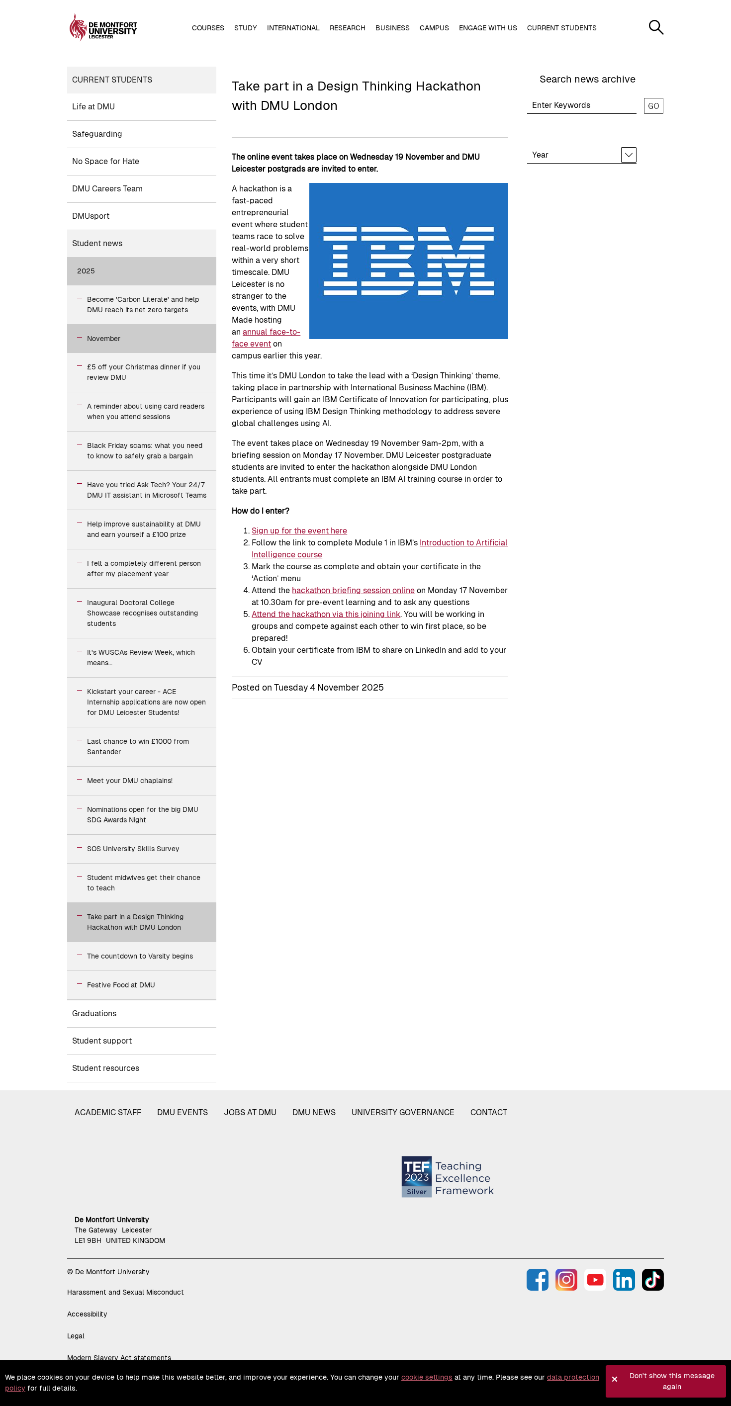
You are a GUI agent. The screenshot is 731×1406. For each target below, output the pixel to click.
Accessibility (87, 1314)
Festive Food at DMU (121, 985)
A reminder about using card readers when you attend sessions (145, 411)
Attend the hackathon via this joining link (326, 614)
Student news (97, 243)
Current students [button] (562, 28)
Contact (488, 1112)
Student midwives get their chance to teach (143, 883)
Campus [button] (434, 28)
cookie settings (427, 1377)
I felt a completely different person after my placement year (144, 568)
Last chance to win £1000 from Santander (138, 746)
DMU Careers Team (107, 188)
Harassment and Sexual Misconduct (125, 1292)
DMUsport (90, 216)
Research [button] (348, 28)
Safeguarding (97, 134)
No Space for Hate (105, 161)
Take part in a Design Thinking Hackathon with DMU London (135, 922)
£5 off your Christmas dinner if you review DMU (143, 372)
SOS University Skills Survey (133, 849)
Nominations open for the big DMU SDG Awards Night (142, 814)
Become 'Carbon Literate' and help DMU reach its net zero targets (143, 304)
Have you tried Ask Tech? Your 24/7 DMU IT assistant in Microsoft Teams (146, 490)
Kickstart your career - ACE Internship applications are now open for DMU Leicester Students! (146, 702)
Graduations (94, 1013)
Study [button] (245, 28)
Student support (102, 1041)
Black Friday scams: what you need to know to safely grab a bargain (144, 450)
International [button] (293, 28)
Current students (112, 80)
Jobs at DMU (250, 1112)
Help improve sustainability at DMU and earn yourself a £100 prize (144, 529)
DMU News (314, 1112)
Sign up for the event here (299, 530)
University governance (403, 1112)
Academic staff (108, 1112)
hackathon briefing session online (353, 590)
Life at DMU (93, 106)
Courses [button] (208, 28)
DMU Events (182, 1112)
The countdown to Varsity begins (140, 956)
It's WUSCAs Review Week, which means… (141, 657)
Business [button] (392, 28)
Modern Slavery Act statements (119, 1358)
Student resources (105, 1068)
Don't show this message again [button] (672, 1381)
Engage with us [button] (488, 28)
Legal (76, 1336)
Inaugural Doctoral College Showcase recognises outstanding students (142, 613)
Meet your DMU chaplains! (130, 781)
